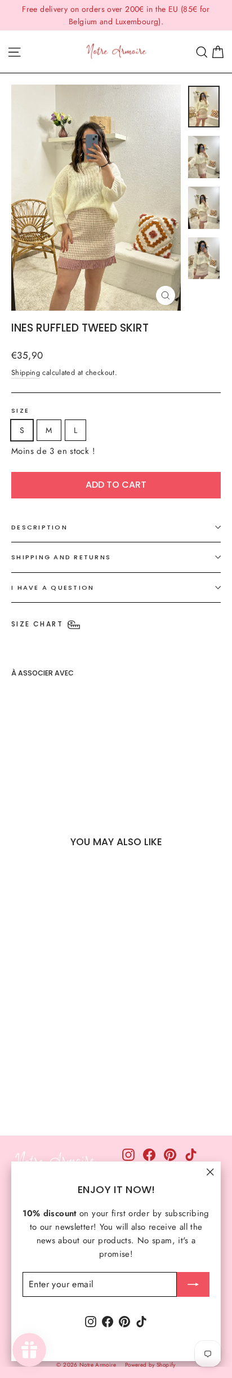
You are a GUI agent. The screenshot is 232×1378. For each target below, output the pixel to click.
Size (20, 410)
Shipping (25, 372)
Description (39, 527)
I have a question (52, 587)
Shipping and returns (61, 557)
